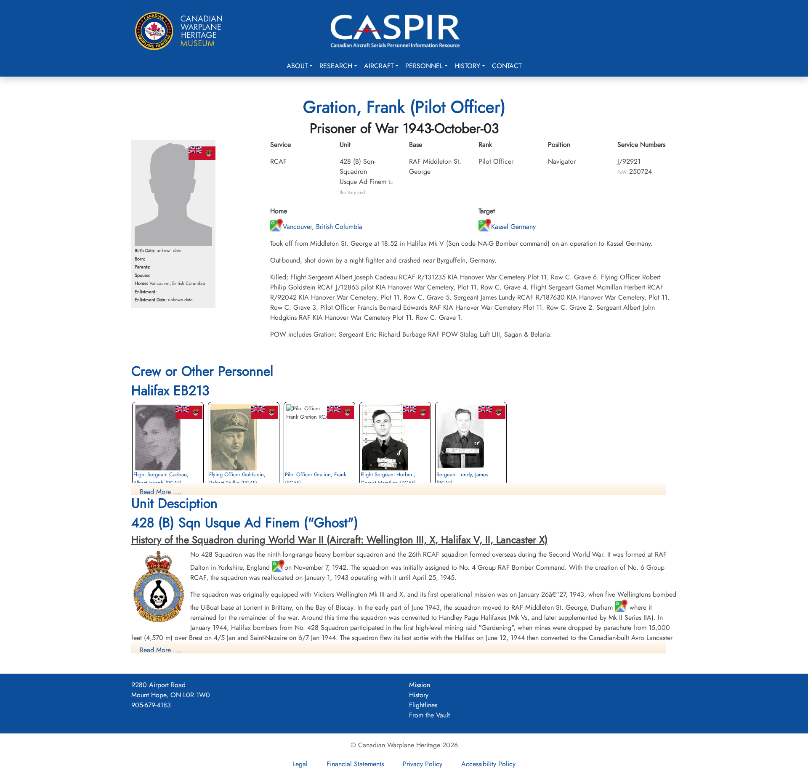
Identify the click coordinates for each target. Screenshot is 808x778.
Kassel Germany (513, 226)
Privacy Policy (422, 764)
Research (335, 66)
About (297, 66)
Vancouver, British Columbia (322, 226)
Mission (419, 685)
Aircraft (378, 66)
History (467, 66)
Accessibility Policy (488, 764)
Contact (506, 66)
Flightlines (423, 705)
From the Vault (429, 715)
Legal (300, 764)
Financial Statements (355, 764)
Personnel (424, 66)
